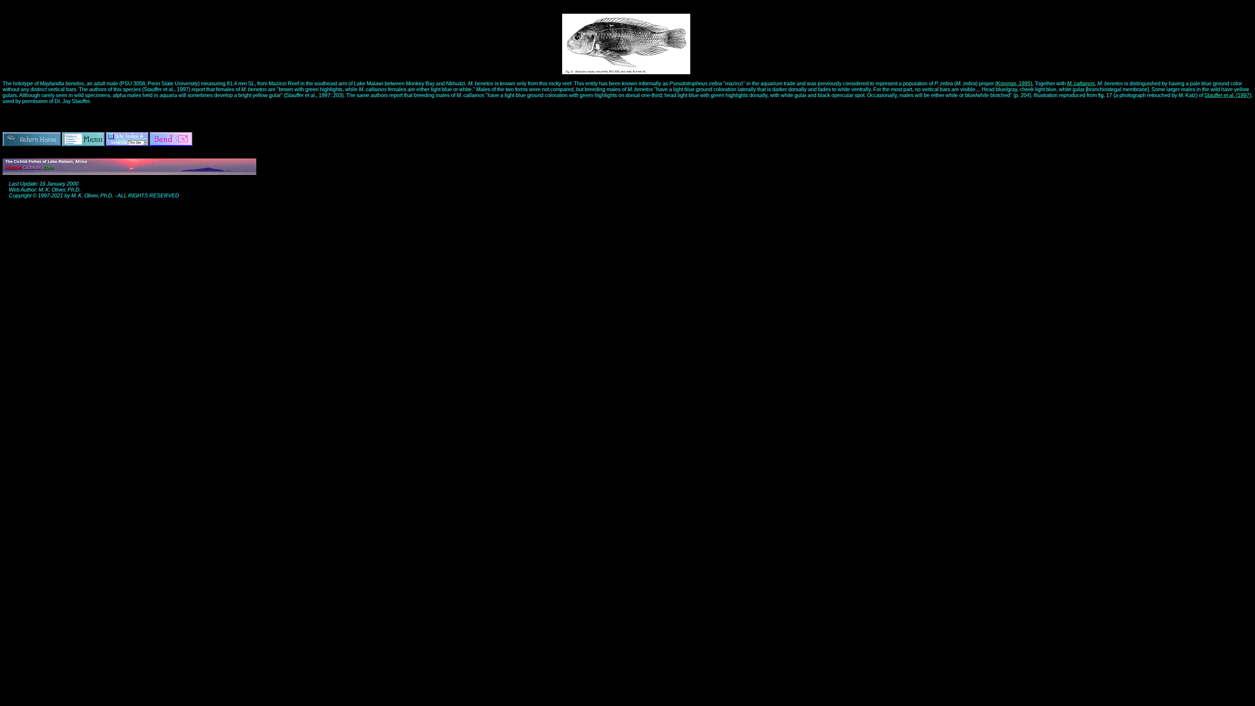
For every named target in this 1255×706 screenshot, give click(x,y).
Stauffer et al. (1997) (1227, 95)
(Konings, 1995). (1014, 83)
